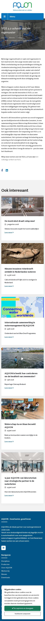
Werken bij (5, 571)
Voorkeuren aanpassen (22, 614)
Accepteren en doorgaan (23, 608)
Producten (5, 564)
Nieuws (12, 38)
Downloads (5, 577)
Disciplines (5, 561)
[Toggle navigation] (4, 16)
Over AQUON (6, 568)
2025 (20, 38)
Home (3, 38)
